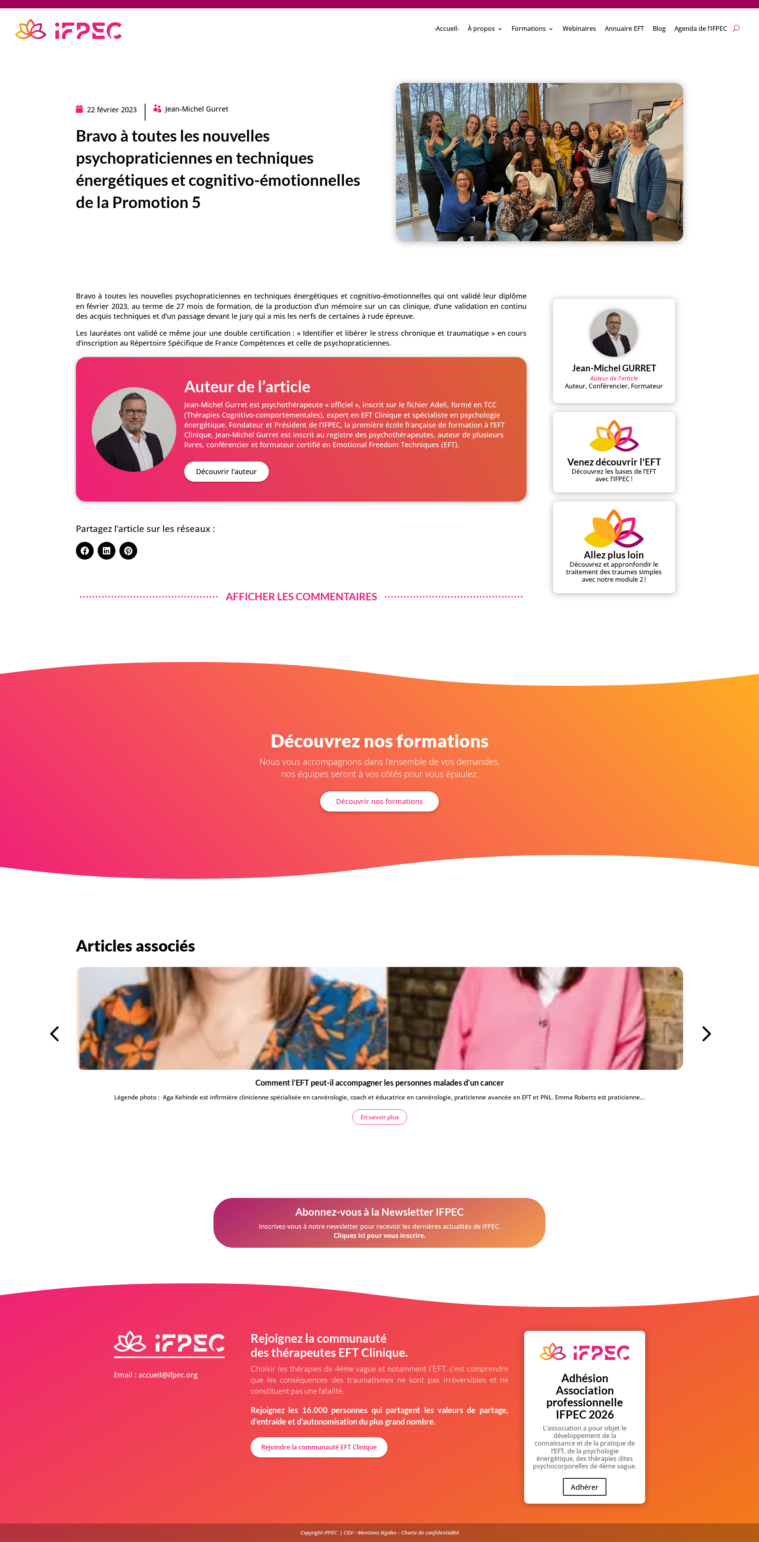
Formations (529, 28)
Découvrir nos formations (379, 801)
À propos (481, 28)
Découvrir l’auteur (226, 471)
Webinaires (579, 28)
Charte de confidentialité (430, 1532)
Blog (659, 28)
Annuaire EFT (624, 28)
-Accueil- (446, 28)
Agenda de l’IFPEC (700, 28)
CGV (348, 1532)
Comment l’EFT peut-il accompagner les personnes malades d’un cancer (379, 1082)
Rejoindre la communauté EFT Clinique (319, 1447)
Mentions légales (377, 1532)
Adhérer (585, 1487)
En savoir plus (380, 1117)
